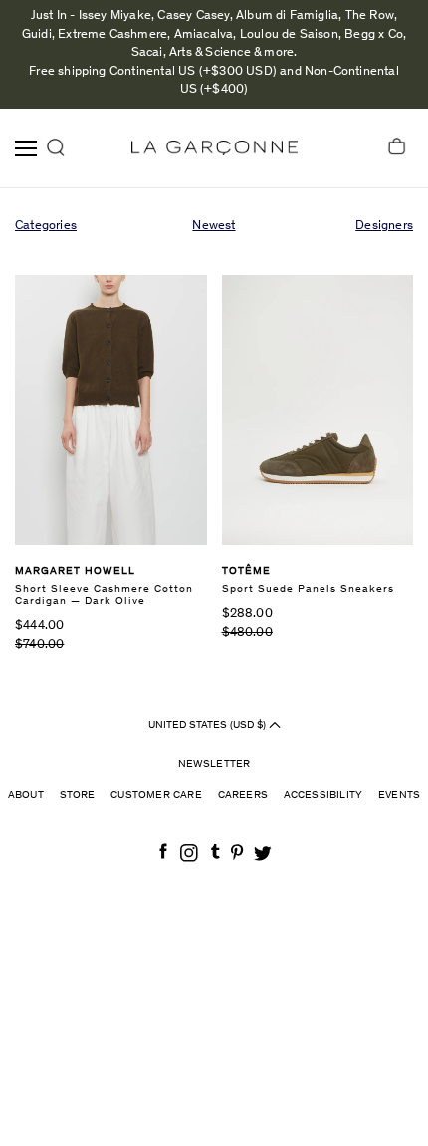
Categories (46, 226)
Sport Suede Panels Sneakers (308, 589)
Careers (243, 795)
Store (78, 795)
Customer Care (156, 795)
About (26, 795)
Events (399, 795)
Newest (213, 226)
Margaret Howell (75, 571)
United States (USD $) (208, 725)
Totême (246, 571)
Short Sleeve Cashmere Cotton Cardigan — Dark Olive (104, 595)
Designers (384, 226)
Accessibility (323, 795)
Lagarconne (214, 148)
